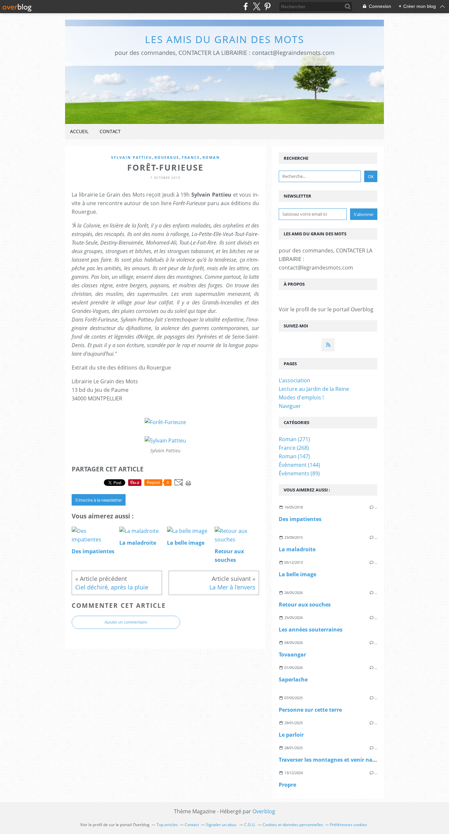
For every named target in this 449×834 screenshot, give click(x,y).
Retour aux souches (305, 604)
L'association (294, 380)
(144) (299, 464)
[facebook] (246, 6)
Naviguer (290, 406)
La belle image (297, 574)
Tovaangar (292, 654)
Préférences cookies (348, 824)
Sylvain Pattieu (131, 157)
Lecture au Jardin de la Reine (314, 389)
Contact (110, 131)
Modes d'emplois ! (301, 397)
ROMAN (211, 157)
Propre (287, 784)
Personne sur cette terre (310, 709)
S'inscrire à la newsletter (98, 500)
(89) (299, 473)
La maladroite (297, 549)
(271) (294, 439)
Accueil (79, 131)
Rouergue (166, 157)
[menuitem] (79, 131)
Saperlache (293, 679)
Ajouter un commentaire (126, 622)
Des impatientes (300, 519)
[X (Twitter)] (256, 6)
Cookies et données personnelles (293, 824)
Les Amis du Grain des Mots (224, 39)
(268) (294, 447)
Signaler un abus (221, 824)
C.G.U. (250, 824)
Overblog (263, 811)
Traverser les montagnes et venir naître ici (334, 759)
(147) (294, 456)
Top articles (167, 824)
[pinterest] (267, 6)
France (191, 157)
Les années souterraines (311, 629)
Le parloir (291, 734)
